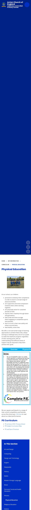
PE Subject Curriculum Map (13, 426)
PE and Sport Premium (12, 429)
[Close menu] (26, 4)
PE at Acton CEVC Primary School (15, 424)
